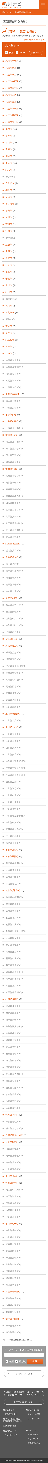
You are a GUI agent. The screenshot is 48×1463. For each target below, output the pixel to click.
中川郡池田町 (13, 1223)
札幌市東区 (13, 74)
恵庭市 (10, 326)
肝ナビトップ (6, 12)
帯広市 (11, 163)
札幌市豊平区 (13, 88)
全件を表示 (35, 53)
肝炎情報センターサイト (24, 1402)
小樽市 (10, 136)
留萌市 (10, 197)
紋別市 (10, 244)
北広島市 (11, 340)
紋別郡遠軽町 (13, 999)
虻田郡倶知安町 (14, 544)
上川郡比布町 (13, 727)
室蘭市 (10, 149)
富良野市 (11, 312)
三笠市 (10, 265)
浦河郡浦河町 (13, 1115)
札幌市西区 (12, 102)
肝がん (23, 1361)
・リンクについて (10, 1435)
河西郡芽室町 (13, 1183)
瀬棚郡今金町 (13, 469)
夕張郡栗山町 (13, 646)
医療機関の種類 (9, 1426)
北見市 (10, 170)
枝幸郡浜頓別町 (14, 890)
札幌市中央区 (14, 61)
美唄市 (10, 217)
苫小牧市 (11, 204)
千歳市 (10, 278)
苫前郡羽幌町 (13, 856)
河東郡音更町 (13, 1142)
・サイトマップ (32, 1439)
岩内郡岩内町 (13, 557)
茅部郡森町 (12, 414)
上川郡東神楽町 (14, 714)
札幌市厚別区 (13, 108)
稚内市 (10, 210)
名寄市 (10, 258)
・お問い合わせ (32, 1435)
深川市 (10, 306)
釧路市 (10, 156)
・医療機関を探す (10, 1414)
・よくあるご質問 (33, 1419)
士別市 (10, 251)
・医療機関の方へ (33, 1443)
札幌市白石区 (13, 81)
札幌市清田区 (13, 122)
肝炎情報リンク (9, 1431)
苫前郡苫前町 (13, 850)
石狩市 (10, 346)
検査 (12, 1361)
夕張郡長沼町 (13, 639)
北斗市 (10, 353)
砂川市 (10, 292)
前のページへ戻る (24, 1374)
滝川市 (10, 285)
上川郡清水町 (13, 1176)
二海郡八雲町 (13, 421)
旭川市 (11, 142)
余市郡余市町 (13, 598)
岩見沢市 (11, 183)
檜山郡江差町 (13, 435)
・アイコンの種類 (33, 1414)
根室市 (10, 272)
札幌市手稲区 (13, 115)
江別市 (10, 231)
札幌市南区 (12, 95)
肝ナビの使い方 (32, 1410)
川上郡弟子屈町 (14, 1291)
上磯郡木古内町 (14, 394)
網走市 (10, 190)
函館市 (11, 129)
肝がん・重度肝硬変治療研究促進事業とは (12, 1420)
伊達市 (10, 333)
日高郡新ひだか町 (15, 1135)
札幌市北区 (12, 68)
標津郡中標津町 (14, 1319)
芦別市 (10, 224)
